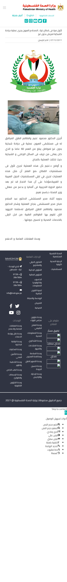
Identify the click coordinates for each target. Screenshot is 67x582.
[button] (66, 412)
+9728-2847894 (17, 275)
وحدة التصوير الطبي (33, 361)
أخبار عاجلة (17, 15)
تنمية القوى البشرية (36, 291)
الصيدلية (38, 308)
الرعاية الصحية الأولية (56, 262)
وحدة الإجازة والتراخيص (36, 375)
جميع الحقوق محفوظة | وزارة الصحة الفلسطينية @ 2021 (33, 400)
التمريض (38, 303)
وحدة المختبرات (15, 349)
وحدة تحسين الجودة (36, 367)
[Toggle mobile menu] (5, 7)
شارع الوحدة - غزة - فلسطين (15, 267)
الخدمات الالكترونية (47, 15)
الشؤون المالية (35, 275)
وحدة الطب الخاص (14, 370)
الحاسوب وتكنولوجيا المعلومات (37, 282)
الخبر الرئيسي (43, 40)
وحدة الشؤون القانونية (16, 383)
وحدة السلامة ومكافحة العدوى (34, 354)
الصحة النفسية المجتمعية (55, 255)
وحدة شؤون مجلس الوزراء (36, 319)
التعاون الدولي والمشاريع (36, 263)
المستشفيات (56, 269)
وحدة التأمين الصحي (16, 355)
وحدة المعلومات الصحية (34, 334)
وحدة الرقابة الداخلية (16, 342)
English (30, 15)
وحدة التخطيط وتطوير (16, 363)
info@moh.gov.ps (14, 293)
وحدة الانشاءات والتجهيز (35, 347)
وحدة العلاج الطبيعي (37, 326)
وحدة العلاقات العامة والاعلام (15, 327)
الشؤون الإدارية (35, 270)
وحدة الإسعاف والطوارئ (15, 376)
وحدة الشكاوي (35, 341)
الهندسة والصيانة (34, 298)
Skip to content (59, 409)
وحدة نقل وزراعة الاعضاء (15, 335)
